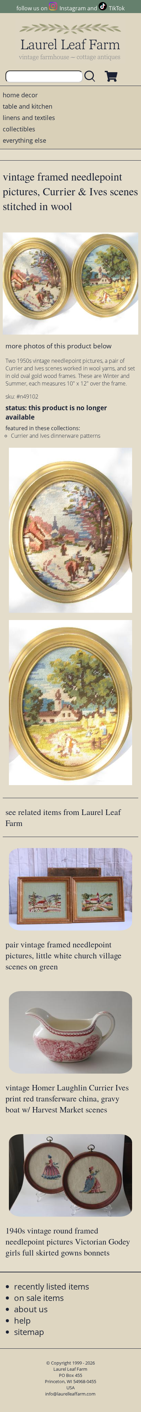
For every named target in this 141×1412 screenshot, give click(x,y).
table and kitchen (27, 106)
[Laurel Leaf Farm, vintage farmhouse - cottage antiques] (70, 42)
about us (31, 1309)
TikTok (117, 8)
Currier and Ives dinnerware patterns (55, 435)
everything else (24, 140)
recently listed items (51, 1286)
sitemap (29, 1331)
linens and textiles (29, 117)
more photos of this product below (58, 345)
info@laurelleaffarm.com (70, 1394)
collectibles (19, 129)
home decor (20, 95)
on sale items (39, 1297)
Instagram (73, 8)
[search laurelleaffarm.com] (91, 76)
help (22, 1320)
